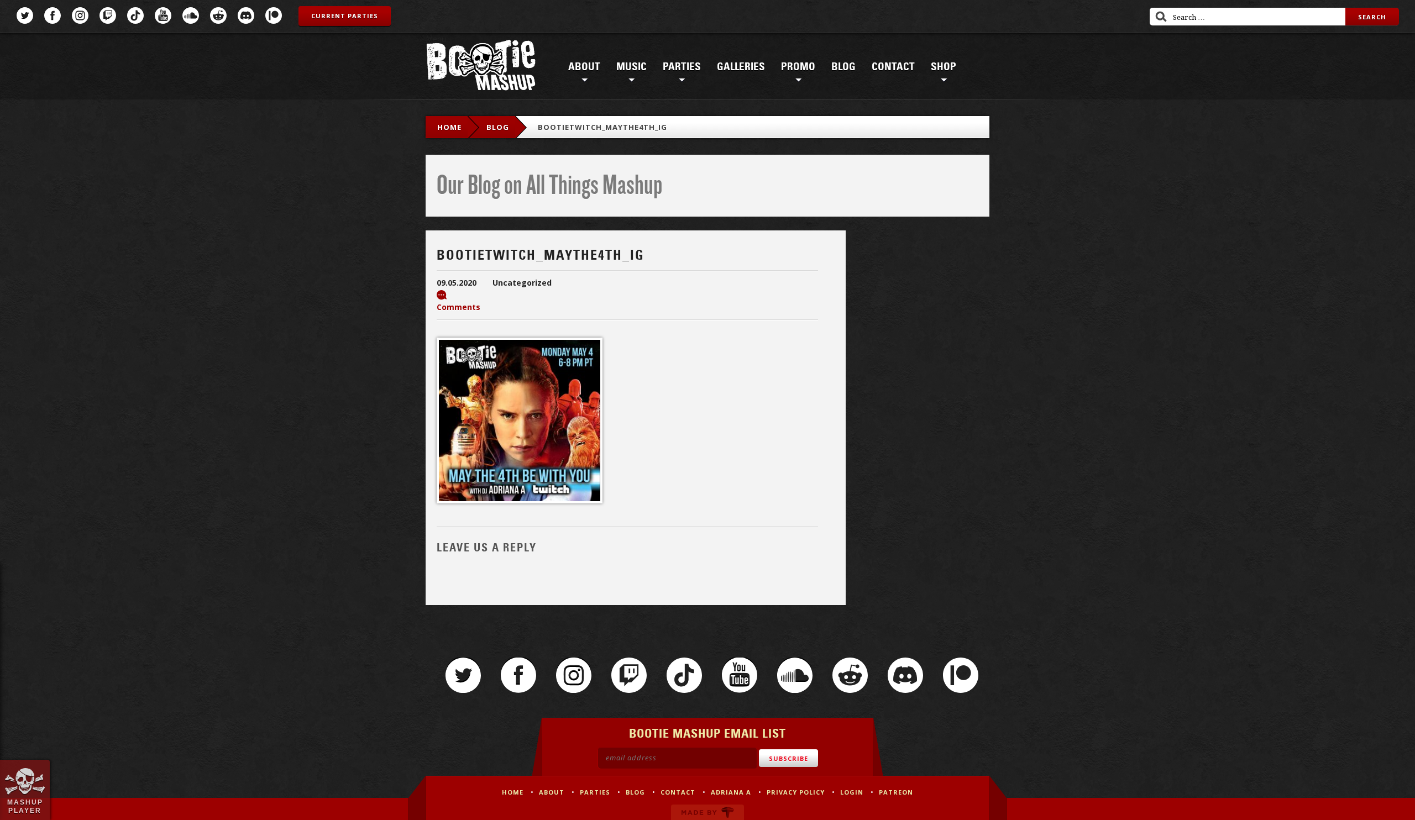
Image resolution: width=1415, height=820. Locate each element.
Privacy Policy (796, 792)
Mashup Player (25, 806)
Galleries (741, 67)
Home (449, 127)
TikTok (135, 15)
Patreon (273, 15)
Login (851, 792)
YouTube (163, 15)
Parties (682, 67)
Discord (246, 15)
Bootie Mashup (481, 67)
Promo (798, 67)
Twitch (107, 15)
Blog (843, 67)
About (584, 67)
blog (497, 127)
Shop (943, 67)
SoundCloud (190, 15)
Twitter (25, 15)
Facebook (52, 15)
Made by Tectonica (707, 812)
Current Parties (344, 16)
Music (631, 67)
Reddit (218, 15)
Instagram (80, 15)
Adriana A (731, 792)
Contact (893, 67)
